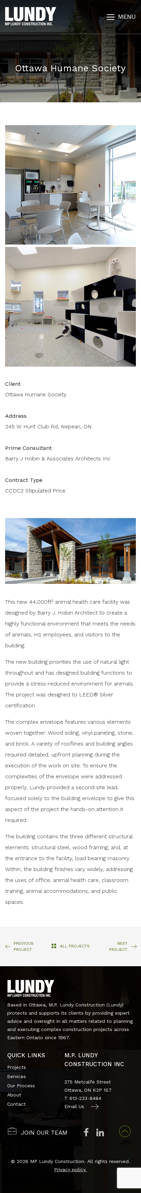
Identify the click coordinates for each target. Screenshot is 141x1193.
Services (16, 1076)
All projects (75, 946)
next (118, 946)
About (14, 1095)
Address (16, 416)
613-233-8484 (85, 1098)
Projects (16, 1067)
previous (24, 946)
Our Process (21, 1085)
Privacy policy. (70, 1169)
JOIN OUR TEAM (44, 1132)
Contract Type (23, 480)
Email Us (74, 1106)
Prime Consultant (28, 448)
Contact (16, 1104)
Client (13, 384)
